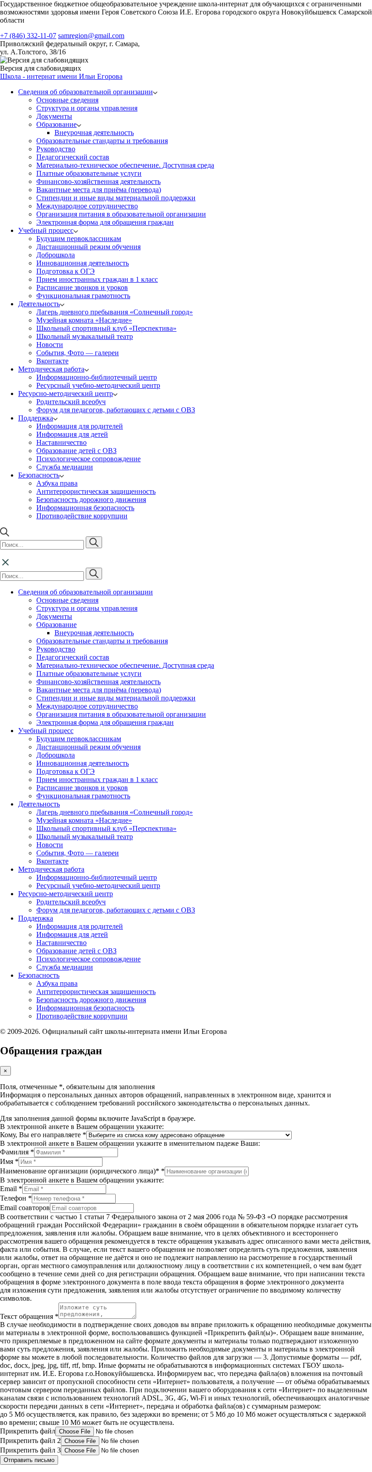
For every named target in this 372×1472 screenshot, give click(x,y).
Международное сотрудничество (87, 206)
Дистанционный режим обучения (88, 247)
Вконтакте (52, 361)
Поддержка (35, 418)
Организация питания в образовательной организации (121, 214)
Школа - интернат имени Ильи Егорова (61, 76)
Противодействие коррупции (81, 516)
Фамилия (17, 1152)
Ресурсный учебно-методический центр (98, 385)
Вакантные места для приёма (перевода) (98, 189)
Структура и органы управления (86, 108)
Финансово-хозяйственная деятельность (98, 181)
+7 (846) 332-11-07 (28, 35)
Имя (9, 1161)
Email (11, 1188)
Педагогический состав (72, 157)
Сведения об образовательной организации (85, 92)
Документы (54, 116)
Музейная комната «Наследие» (84, 320)
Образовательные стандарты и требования (102, 141)
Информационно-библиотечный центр (96, 377)
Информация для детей (72, 434)
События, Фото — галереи (77, 353)
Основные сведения (67, 100)
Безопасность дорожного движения (91, 499)
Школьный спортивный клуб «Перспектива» (106, 328)
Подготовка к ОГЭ (65, 271)
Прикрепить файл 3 (30, 1450)
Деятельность (39, 304)
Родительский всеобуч (71, 401)
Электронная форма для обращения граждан (105, 222)
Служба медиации (64, 467)
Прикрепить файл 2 (30, 1440)
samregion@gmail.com (91, 35)
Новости (49, 344)
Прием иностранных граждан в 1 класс (97, 279)
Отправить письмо (29, 1460)
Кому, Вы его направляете (43, 1135)
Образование (56, 124)
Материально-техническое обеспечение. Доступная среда (125, 165)
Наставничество (61, 442)
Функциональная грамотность (83, 295)
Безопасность (38, 475)
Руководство (55, 149)
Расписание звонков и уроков (82, 287)
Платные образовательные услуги (89, 173)
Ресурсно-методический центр (65, 393)
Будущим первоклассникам (78, 238)
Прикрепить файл (27, 1431)
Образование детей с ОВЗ (76, 450)
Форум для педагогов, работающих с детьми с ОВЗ (115, 410)
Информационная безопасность (85, 508)
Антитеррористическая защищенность (96, 491)
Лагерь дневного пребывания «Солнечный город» (114, 312)
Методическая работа (51, 369)
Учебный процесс (45, 230)
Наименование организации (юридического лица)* (82, 1171)
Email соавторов (25, 1207)
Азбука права (57, 483)
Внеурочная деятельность (94, 132)
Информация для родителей (79, 426)
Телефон (16, 1198)
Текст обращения (29, 1316)
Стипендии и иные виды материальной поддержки (116, 198)
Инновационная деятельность (82, 263)
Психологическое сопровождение (88, 459)
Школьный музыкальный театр (84, 336)
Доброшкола (55, 255)
